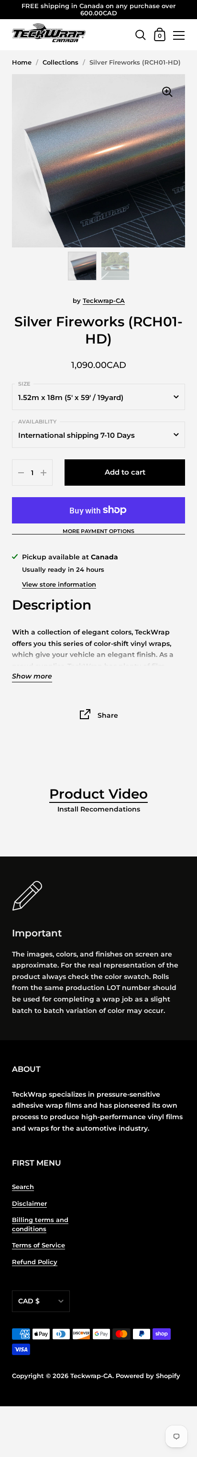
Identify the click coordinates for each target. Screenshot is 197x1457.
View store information (59, 584)
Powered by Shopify (148, 1375)
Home (22, 62)
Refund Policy (34, 1262)
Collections (60, 62)
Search (23, 1186)
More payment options (98, 531)
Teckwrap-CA (104, 300)
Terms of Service (38, 1245)
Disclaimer (29, 1203)
